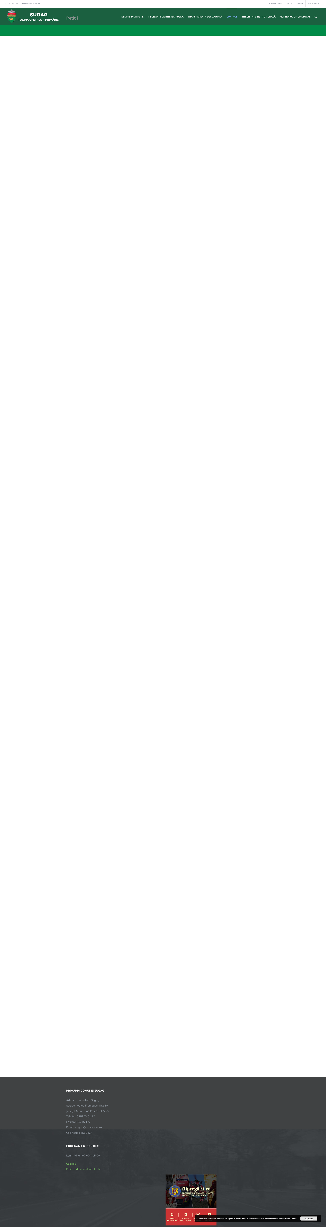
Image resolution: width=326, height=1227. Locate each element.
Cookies (71, 1163)
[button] (316, 16)
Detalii (293, 1218)
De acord (308, 1218)
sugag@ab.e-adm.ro (30, 3)
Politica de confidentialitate (83, 1169)
